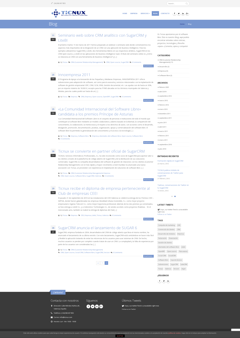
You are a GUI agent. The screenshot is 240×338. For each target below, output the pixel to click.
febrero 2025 (164, 87)
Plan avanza (183, 251)
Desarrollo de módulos (166, 234)
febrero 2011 (164, 135)
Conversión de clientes (166, 229)
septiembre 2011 (165, 118)
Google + (101, 306)
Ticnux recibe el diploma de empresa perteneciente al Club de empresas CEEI (104, 191)
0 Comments (136, 62)
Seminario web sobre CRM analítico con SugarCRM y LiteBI (102, 38)
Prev (98, 263)
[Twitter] (179, 13)
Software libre (83, 136)
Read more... (148, 66)
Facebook (160, 281)
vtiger (184, 269)
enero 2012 (163, 109)
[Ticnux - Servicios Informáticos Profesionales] (69, 13)
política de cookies (174, 333)
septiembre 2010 (165, 144)
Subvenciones (163, 264)
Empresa (133, 13)
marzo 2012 (163, 100)
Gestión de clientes (165, 243)
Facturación (162, 238)
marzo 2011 (163, 131)
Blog (155, 13)
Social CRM (79, 252)
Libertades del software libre (110, 136)
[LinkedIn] (183, 13)
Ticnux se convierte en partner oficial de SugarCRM (101, 151)
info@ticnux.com (66, 317)
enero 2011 (163, 140)
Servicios (144, 13)
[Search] (186, 3)
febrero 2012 (164, 105)
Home (124, 13)
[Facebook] (174, 13)
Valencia (98, 176)
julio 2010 (162, 149)
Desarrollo (163, 66)
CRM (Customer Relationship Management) (87, 62)
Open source (115, 62)
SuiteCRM (183, 264)
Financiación (173, 238)
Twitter (164, 281)
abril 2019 (162, 91)
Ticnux (65, 62)
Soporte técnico (176, 260)
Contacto (165, 13)
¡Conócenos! (58, 292)
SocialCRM (172, 256)
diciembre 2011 (164, 113)
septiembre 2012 (165, 96)
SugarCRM (125, 62)
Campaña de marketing (166, 225)
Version (107, 252)
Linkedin (168, 281)
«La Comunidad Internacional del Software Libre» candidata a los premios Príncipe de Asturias (99, 111)
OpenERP (106, 97)
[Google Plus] (187, 13)
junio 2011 (163, 122)
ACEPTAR (120, 336)
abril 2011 (162, 127)
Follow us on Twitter (165, 214)
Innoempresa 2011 (74, 74)
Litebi (94, 215)
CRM (108, 62)
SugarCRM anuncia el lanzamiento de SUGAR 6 (97, 227)
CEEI (82, 215)
